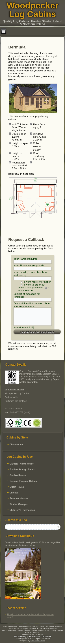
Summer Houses (19, 498)
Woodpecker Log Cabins (32, 10)
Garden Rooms (18, 475)
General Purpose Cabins (23, 481)
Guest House (17, 487)
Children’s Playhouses (22, 510)
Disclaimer (46, 636)
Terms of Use (34, 636)
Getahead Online (38, 641)
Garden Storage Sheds (22, 469)
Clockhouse (16, 444)
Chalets (14, 492)
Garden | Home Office (22, 463)
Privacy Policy (20, 636)
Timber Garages (18, 504)
